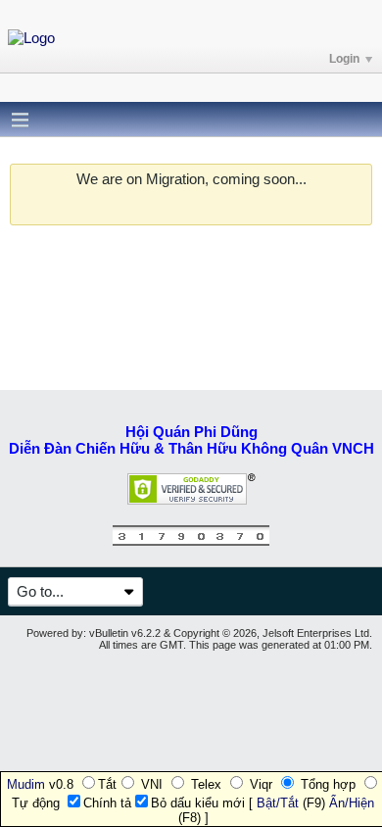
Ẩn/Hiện (351, 803)
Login (344, 59)
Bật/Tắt (278, 803)
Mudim (26, 784)
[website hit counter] (191, 541)
